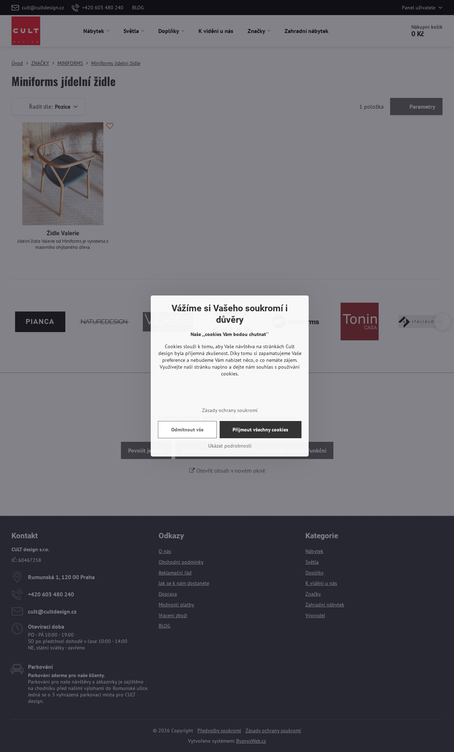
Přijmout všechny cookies (260, 429)
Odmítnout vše (187, 429)
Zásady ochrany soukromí (230, 410)
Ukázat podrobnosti (230, 446)
